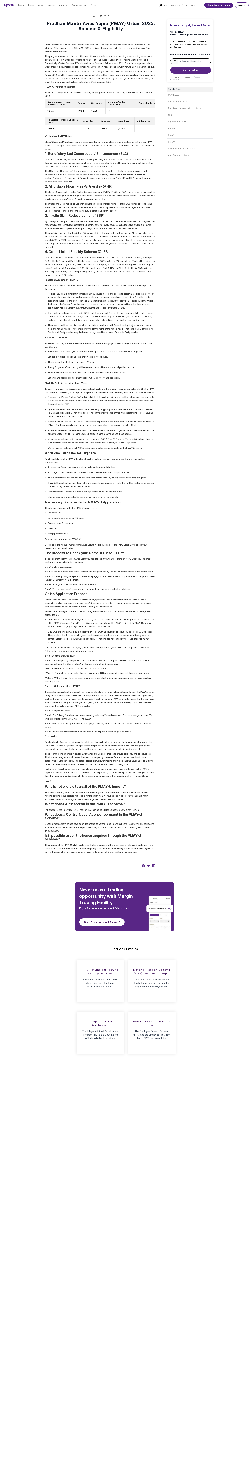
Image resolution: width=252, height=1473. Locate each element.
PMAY (171, 135)
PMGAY (172, 142)
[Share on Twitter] (148, 865)
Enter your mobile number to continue (190, 54)
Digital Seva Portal (177, 121)
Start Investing (190, 70)
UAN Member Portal (178, 101)
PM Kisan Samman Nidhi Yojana (184, 108)
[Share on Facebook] (143, 865)
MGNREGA (173, 95)
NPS (170, 115)
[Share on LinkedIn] (153, 865)
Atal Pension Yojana (178, 155)
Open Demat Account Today (100, 922)
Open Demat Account (218, 5)
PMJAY (171, 128)
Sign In (241, 5)
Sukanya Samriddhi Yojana (182, 148)
